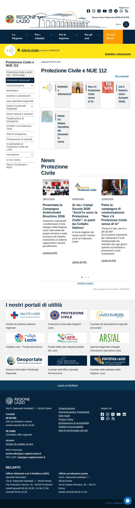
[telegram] (116, 11)
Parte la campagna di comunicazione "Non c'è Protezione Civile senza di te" (114, 214)
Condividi (123, 76)
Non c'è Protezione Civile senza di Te (94, 94)
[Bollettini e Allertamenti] (47, 87)
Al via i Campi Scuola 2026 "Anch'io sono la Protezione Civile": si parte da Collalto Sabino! (84, 216)
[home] (22, 19)
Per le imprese (64, 36)
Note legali (64, 415)
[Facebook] (88, 11)
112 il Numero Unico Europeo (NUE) (123, 94)
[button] (32, 80)
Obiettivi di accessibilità (71, 426)
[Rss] (113, 419)
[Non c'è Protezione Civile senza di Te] (77, 87)
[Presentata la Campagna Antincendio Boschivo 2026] (56, 187)
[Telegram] (102, 419)
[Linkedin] (110, 11)
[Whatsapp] (121, 11)
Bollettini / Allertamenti (118, 54)
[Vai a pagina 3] (88, 277)
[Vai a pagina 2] (85, 277)
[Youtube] (105, 11)
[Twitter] (99, 11)
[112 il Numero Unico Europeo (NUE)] (108, 87)
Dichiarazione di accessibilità (74, 423)
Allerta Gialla (30, 50)
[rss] (126, 11)
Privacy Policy (66, 419)
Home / (44, 62)
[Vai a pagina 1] (82, 277)
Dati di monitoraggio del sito (73, 430)
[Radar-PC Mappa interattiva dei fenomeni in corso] (47, 116)
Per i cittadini (39, 36)
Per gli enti (88, 36)
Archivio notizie (85, 283)
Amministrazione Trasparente (74, 412)
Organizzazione (67, 408)
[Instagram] (93, 11)
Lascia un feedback (67, 385)
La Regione (17, 36)
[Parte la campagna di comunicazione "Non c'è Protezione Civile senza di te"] (114, 187)
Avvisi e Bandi (111, 36)
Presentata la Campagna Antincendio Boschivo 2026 (54, 210)
